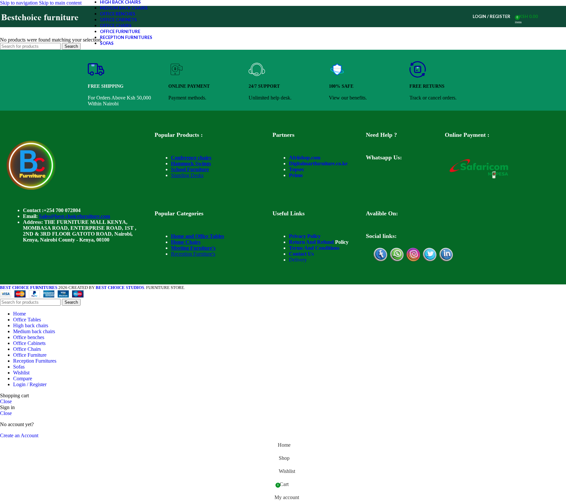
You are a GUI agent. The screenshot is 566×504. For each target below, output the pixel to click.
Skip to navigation (19, 3)
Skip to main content (60, 3)
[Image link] (31, 188)
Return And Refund (311, 242)
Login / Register (30, 384)
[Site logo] (40, 27)
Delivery (298, 259)
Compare (22, 378)
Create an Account (19, 435)
